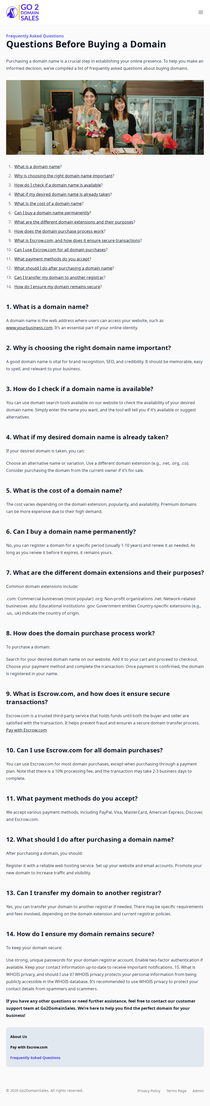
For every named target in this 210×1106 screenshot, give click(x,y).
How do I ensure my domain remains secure (57, 286)
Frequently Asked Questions (35, 1057)
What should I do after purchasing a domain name (63, 268)
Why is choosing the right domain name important (63, 176)
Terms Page (176, 1090)
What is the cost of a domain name (48, 203)
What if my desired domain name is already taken (62, 194)
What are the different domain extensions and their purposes (73, 222)
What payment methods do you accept (51, 259)
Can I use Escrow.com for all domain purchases (60, 250)
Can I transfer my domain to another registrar (59, 277)
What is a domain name (37, 166)
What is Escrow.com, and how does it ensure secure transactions (77, 240)
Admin (198, 1090)
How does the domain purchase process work (59, 231)
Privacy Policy (149, 1090)
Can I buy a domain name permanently (51, 213)
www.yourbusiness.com (29, 328)
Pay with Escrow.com (26, 730)
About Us (18, 1036)
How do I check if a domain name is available (57, 185)
